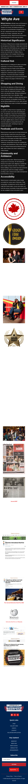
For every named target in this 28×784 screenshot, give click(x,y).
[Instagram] (17, 715)
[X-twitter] (15, 715)
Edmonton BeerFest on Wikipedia (14, 621)
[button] (14, 770)
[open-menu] (21, 12)
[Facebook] (12, 715)
